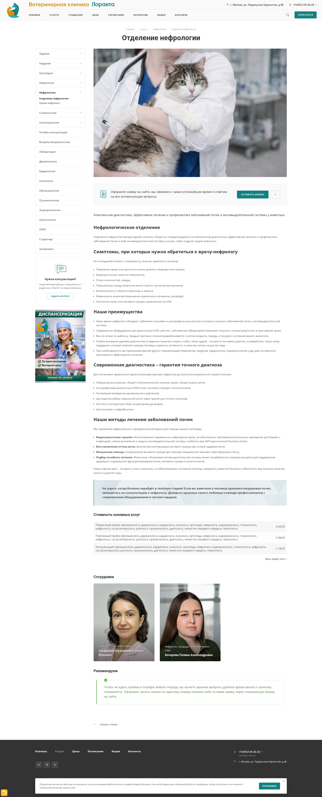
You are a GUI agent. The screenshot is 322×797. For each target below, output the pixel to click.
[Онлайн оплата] (4, 792)
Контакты (134, 751)
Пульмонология (49, 200)
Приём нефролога (49, 103)
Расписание (95, 751)
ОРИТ (42, 229)
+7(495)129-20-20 (303, 4)
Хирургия (45, 63)
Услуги (59, 751)
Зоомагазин (46, 249)
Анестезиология (49, 122)
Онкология (46, 181)
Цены (76, 751)
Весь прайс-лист (275, 558)
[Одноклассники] (55, 764)
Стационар (45, 239)
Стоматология (47, 112)
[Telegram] (47, 764)
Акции (116, 751)
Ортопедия (46, 73)
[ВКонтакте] (39, 764)
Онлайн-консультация (53, 132)
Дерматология (48, 161)
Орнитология (47, 219)
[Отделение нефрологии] (190, 112)
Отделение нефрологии (53, 98)
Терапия (44, 53)
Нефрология (47, 92)
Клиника (41, 751)
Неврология (46, 82)
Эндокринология (49, 210)
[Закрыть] (284, 781)
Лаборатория (47, 151)
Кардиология (47, 171)
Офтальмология (49, 190)
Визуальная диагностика (54, 142)
